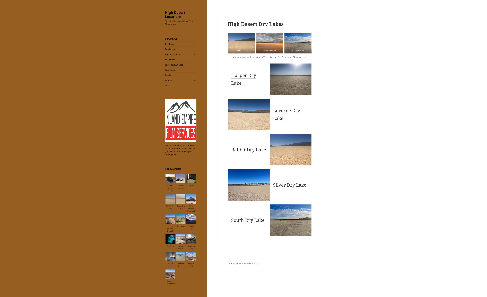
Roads (168, 75)
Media (168, 85)
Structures (170, 59)
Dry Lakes (170, 44)
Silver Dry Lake (289, 185)
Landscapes (170, 49)
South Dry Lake (247, 220)
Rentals (168, 80)
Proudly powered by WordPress (243, 263)
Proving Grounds (173, 54)
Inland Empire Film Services (178, 148)
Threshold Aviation (174, 64)
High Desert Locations (175, 14)
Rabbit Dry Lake (248, 150)
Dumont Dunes (172, 38)
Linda (189, 145)
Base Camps (170, 70)
